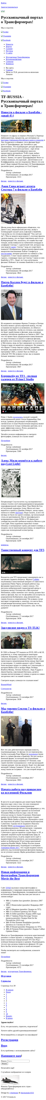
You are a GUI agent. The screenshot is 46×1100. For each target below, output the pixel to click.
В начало (9, 990)
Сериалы (9, 61)
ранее (13, 247)
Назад (8, 992)
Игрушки (6, 976)
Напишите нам (11, 1055)
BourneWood (6, 684)
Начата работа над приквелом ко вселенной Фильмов (21, 791)
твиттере (19, 513)
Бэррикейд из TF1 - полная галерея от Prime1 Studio (19, 377)
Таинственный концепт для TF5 (22, 550)
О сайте (9, 53)
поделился (33, 754)
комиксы (5, 545)
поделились (18, 417)
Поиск (4, 1061)
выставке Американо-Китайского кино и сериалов (22, 140)
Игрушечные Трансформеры (18, 57)
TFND (8, 888)
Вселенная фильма (13, 59)
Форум (9, 46)
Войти (3, 3)
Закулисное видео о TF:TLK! (20, 627)
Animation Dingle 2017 (10, 848)
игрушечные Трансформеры (20, 971)
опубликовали (19, 826)
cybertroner (13, 1093)
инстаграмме (6, 254)
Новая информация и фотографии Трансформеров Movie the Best (20, 875)
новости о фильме (15, 181)
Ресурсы (9, 51)
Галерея (9, 49)
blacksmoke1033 (27, 1093)
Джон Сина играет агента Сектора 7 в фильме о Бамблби (21, 188)
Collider (36, 579)
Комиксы (10, 64)
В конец (9, 1018)
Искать (4, 1064)
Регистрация (9, 1039)
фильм (4, 181)
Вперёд (9, 1016)
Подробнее (5, 441)
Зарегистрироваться (9, 7)
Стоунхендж (6, 689)
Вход (4, 1045)
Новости (9, 44)
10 (7, 1014)
